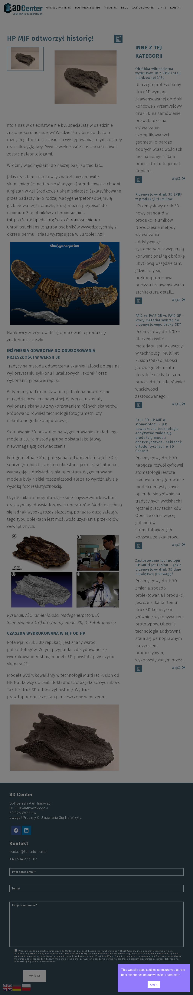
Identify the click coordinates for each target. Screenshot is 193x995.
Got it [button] (153, 984)
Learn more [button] (172, 974)
